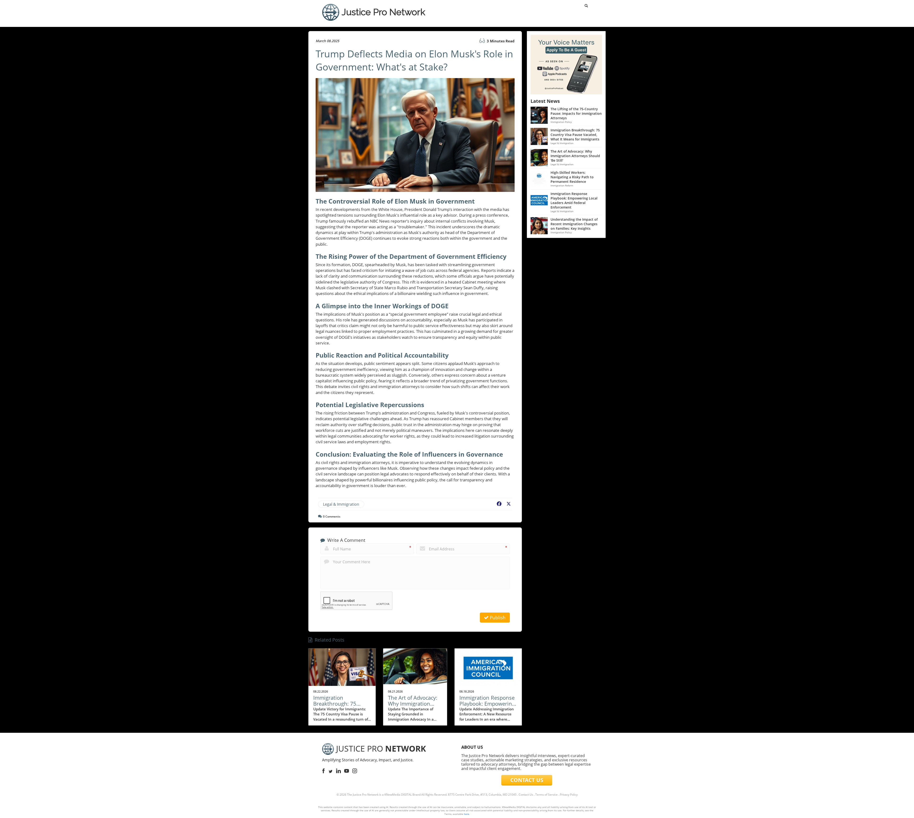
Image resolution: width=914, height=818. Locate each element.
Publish (497, 617)
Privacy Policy (569, 795)
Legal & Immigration (341, 504)
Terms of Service (546, 795)
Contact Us (526, 795)
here (466, 814)
